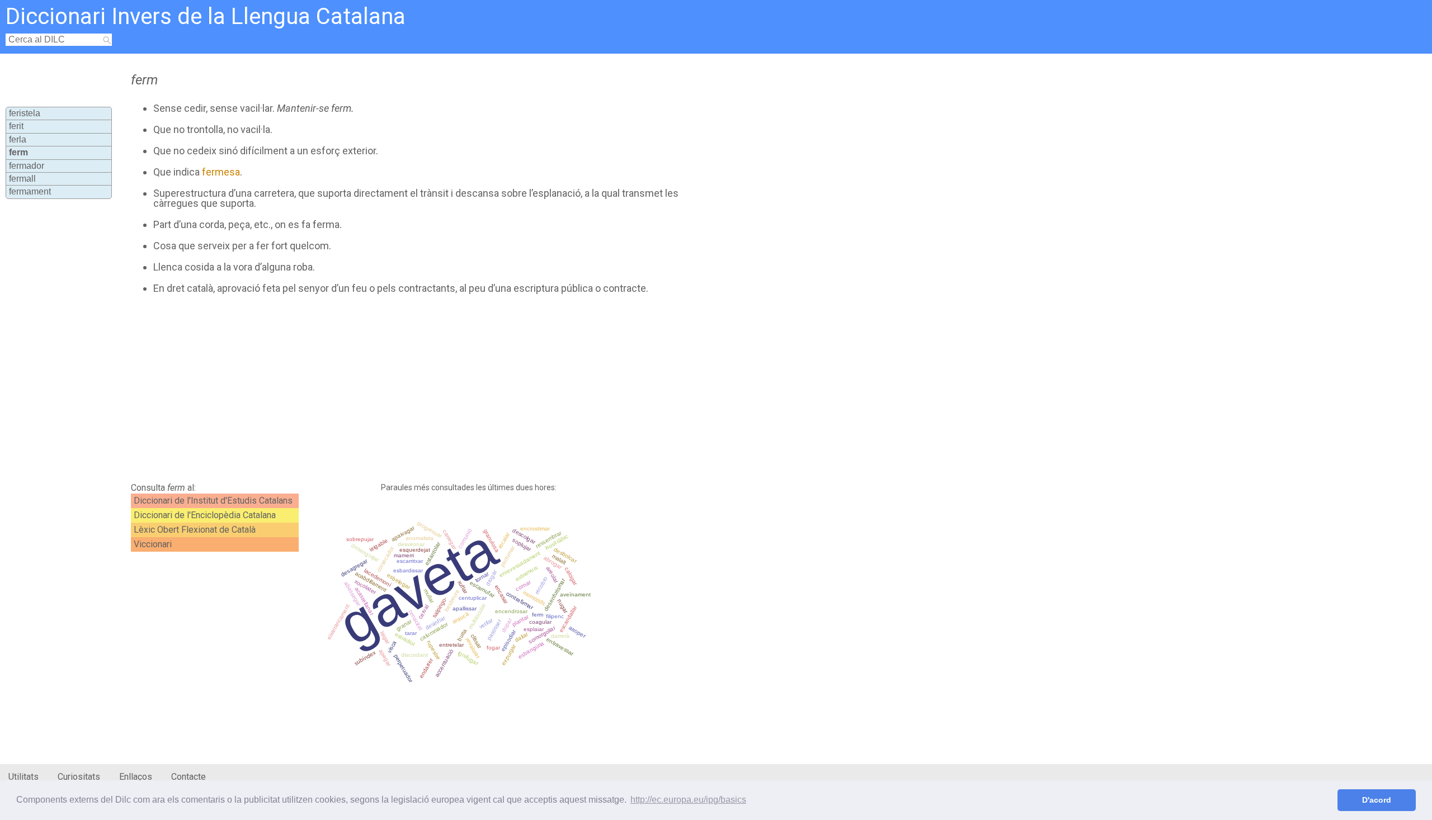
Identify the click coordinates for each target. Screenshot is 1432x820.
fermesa (221, 172)
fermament (30, 191)
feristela (24, 113)
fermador (26, 165)
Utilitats (23, 776)
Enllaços (135, 776)
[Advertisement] (400, 388)
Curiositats (79, 776)
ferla (17, 139)
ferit (16, 126)
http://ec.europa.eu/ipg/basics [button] (688, 799)
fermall (22, 178)
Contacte (188, 776)
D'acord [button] (1376, 799)
